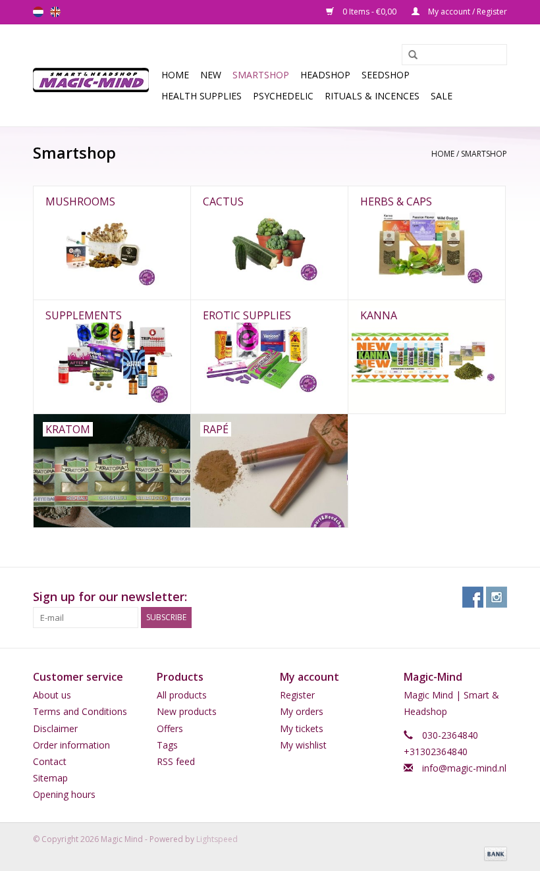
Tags (167, 745)
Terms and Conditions (80, 711)
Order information (71, 745)
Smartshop (260, 74)
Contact (50, 761)
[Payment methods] (493, 852)
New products (187, 711)
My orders (301, 711)
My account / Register (466, 11)
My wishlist (303, 745)
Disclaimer (55, 728)
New (210, 74)
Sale (441, 96)
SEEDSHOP (386, 74)
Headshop (325, 74)
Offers (170, 728)
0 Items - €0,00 (369, 11)
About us (52, 695)
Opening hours (64, 794)
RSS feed (176, 761)
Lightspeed (217, 839)
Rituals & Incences (372, 96)
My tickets (301, 728)
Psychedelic (283, 96)
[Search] (408, 55)
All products (182, 695)
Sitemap (50, 778)
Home (175, 74)
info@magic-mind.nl (464, 768)
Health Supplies (201, 96)
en (55, 12)
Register (297, 695)
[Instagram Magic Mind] (496, 597)
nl (38, 12)
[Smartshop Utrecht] (95, 75)
